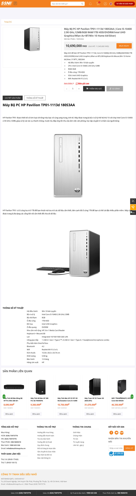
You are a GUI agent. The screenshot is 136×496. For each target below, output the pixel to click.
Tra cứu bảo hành (43, 439)
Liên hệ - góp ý (78, 445)
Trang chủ (8, 22)
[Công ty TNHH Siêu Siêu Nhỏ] (7, 5)
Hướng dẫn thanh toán (45, 435)
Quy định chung (43, 445)
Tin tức (75, 439)
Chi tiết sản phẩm (12, 98)
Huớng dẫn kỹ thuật (44, 442)
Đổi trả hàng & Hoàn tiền (46, 448)
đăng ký (129, 448)
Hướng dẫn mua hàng (45, 432)
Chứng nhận (77, 435)
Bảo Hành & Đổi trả (44, 455)
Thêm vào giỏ (95, 88)
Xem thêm (68, 83)
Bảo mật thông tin (44, 458)
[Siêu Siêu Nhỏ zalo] (122, 433)
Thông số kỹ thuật (34, 98)
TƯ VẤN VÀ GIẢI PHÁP (124, 4)
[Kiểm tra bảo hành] (133, 202)
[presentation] (4, 396)
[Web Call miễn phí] (133, 208)
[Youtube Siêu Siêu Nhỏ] (116, 432)
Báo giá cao (83, 83)
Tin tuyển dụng (78, 442)
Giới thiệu (76, 432)
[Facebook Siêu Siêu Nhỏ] (111, 432)
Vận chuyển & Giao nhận (46, 451)
